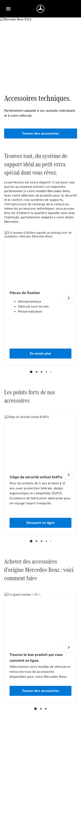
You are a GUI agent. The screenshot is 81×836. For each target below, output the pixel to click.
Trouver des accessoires (40, 133)
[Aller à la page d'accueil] (40, 9)
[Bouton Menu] (8, 8)
